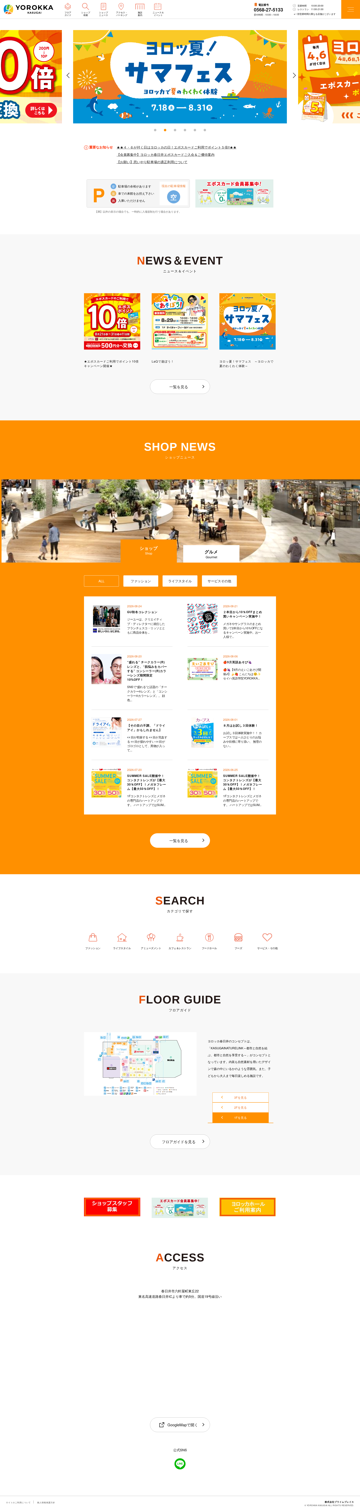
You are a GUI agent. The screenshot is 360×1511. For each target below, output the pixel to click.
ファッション (92, 948)
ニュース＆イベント (158, 13)
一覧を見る (178, 386)
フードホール (209, 948)
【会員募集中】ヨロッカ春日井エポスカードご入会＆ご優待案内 (165, 154)
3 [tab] (175, 130)
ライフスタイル (122, 948)
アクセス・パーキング (121, 13)
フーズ (238, 948)
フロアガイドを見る (179, 1141)
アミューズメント (151, 948)
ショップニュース (103, 13)
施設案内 (140, 13)
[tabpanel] (180, 76)
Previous (67, 78)
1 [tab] (155, 130)
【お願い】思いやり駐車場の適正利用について (152, 161)
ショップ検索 (85, 13)
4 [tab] (185, 130)
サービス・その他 (267, 948)
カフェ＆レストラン (180, 948)
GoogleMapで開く (182, 1424)
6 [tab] (205, 130)
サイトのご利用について (18, 1502)
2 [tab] (165, 130)
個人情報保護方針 (46, 1502)
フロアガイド (67, 13)
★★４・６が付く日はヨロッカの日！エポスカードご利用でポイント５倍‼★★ (176, 147)
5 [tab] (195, 130)
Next (293, 78)
